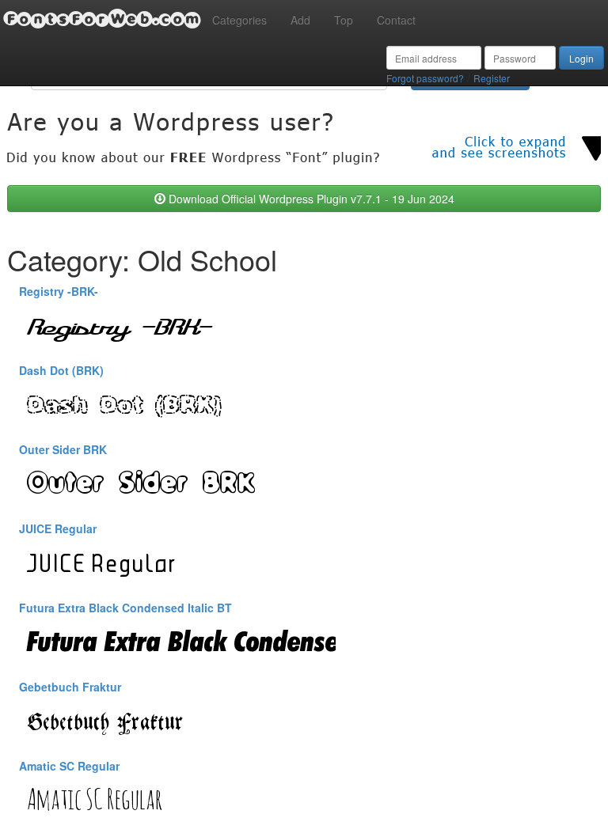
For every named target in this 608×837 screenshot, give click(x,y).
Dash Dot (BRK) (61, 370)
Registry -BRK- (58, 291)
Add (300, 20)
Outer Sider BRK (63, 449)
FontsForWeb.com (102, 19)
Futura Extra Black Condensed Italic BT (125, 607)
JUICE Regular (58, 528)
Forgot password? (425, 78)
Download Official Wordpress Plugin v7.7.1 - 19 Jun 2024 (309, 198)
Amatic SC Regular (69, 766)
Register (491, 78)
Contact (396, 20)
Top (343, 20)
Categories (239, 20)
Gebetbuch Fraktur (70, 687)
